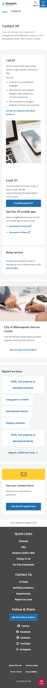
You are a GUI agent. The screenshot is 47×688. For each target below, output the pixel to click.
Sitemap (23, 541)
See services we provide (22, 350)
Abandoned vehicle (17, 411)
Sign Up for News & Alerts (23, 617)
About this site (15, 665)
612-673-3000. (12, 268)
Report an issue (23, 600)
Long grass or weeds (17, 400)
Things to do (23, 559)
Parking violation (15, 423)
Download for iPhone (18, 232)
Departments (23, 594)
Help (23, 582)
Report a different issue (22, 453)
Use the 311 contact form (23, 506)
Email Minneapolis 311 (23, 203)
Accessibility (31, 672)
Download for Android (19, 226)
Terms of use (16, 672)
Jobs (23, 547)
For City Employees (23, 565)
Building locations (23, 588)
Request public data (23, 553)
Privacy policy (32, 665)
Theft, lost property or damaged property (23, 385)
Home (4, 12)
